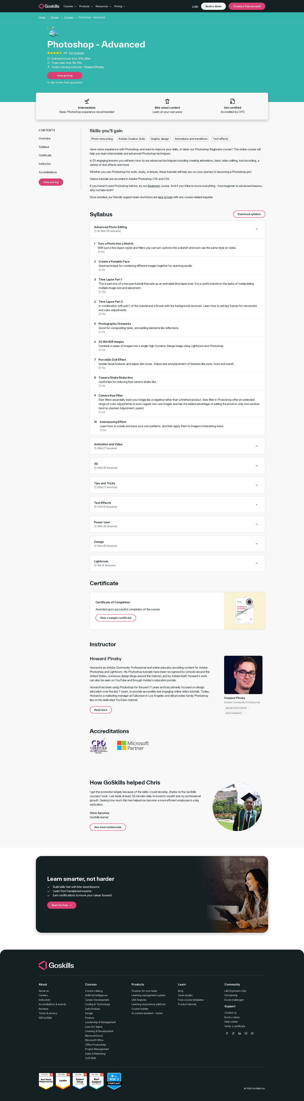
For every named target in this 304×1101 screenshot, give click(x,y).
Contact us (230, 1012)
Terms (42, 1013)
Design (55, 17)
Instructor (45, 163)
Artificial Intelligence (96, 995)
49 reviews (76, 53)
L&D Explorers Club (235, 990)
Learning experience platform (148, 1004)
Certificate (45, 155)
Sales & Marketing (95, 1053)
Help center (231, 1021)
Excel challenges (234, 999)
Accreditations (48, 172)
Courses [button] (69, 6)
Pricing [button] (118, 6)
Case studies (185, 995)
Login (195, 6)
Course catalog (94, 990)
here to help (165, 197)
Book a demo (213, 6)
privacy (53, 1013)
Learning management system (148, 995)
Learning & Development (99, 1031)
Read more (100, 709)
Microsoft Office (94, 1040)
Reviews (43, 1008)
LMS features (139, 999)
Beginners (154, 186)
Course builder (140, 1008)
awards (62, 1004)
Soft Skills (90, 1058)
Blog (180, 990)
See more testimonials (108, 827)
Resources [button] (102, 6)
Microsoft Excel (94, 1035)
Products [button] (84, 6)
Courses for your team (144, 990)
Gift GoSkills (45, 1017)
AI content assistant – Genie (147, 1013)
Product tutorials (187, 1004)
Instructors (44, 999)
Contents (47, 130)
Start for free (60, 905)
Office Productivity (95, 1044)
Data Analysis (92, 1008)
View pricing (64, 75)
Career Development (97, 999)
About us (44, 990)
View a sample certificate (115, 617)
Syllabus (44, 147)
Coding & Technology (97, 1004)
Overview (45, 138)
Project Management (97, 1049)
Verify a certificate (234, 1026)
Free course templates (191, 999)
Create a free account (247, 6)
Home (42, 17)
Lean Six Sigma (93, 1026)
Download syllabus (249, 214)
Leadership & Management (100, 1022)
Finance (89, 1017)
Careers (43, 995)
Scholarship (231, 995)
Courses (68, 17)
